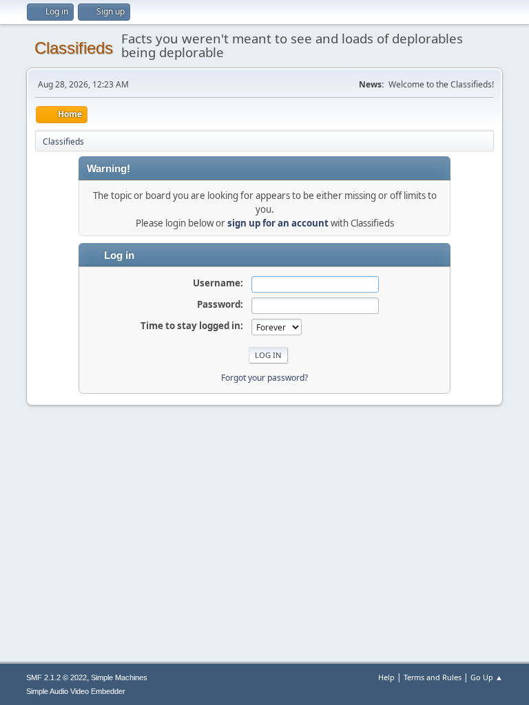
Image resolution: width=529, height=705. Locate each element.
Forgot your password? (264, 377)
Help (386, 677)
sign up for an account (278, 223)
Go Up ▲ (486, 677)
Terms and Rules (432, 677)
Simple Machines (119, 677)
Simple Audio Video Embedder (75, 691)
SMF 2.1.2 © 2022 (56, 677)
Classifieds (73, 48)
